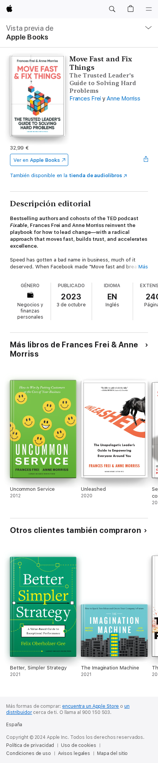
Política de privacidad (30, 745)
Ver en (36, 160)
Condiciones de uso (28, 753)
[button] (112, 9)
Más (143, 267)
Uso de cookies (78, 745)
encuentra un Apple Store (90, 706)
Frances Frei (85, 98)
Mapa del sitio (112, 753)
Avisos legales (74, 753)
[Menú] (149, 9)
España (14, 724)
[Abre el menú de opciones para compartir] (145, 159)
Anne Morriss (123, 98)
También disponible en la (66, 175)
